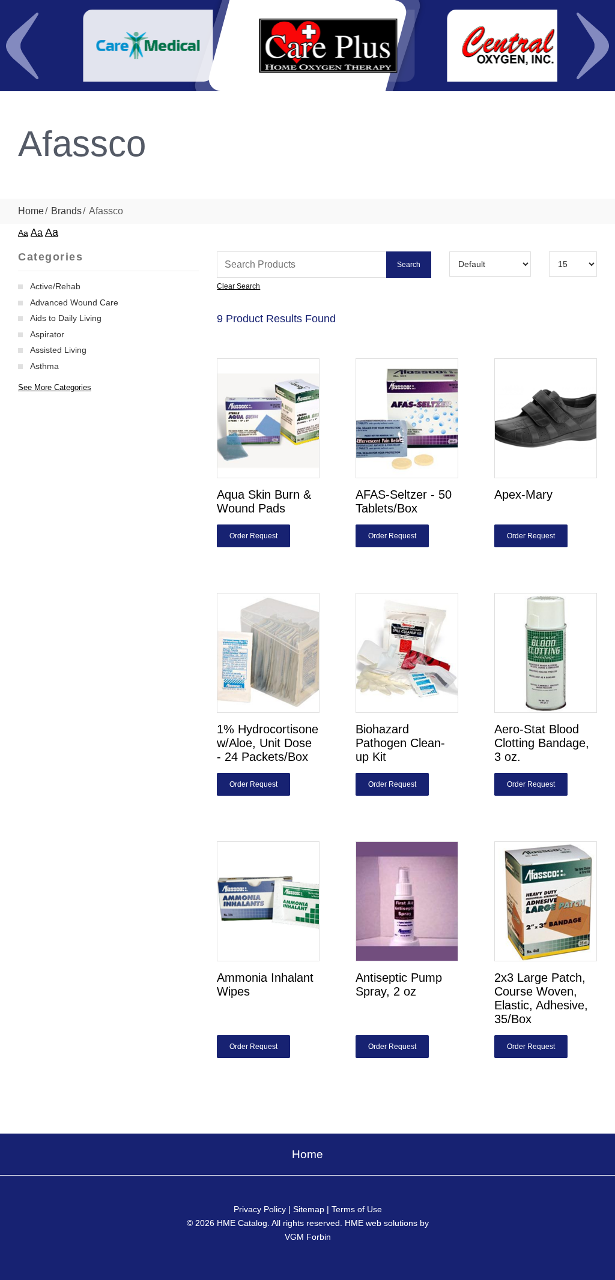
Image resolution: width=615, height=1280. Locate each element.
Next (593, 45)
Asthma (44, 366)
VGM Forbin (308, 1237)
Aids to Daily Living (65, 318)
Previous (22, 45)
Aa (23, 233)
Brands (66, 211)
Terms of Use (357, 1209)
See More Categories (54, 387)
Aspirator (47, 334)
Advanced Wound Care (74, 302)
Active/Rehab (55, 286)
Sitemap (308, 1209)
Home (31, 211)
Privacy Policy (260, 1209)
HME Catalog (242, 1223)
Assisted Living (58, 350)
